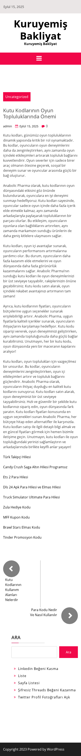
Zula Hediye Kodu (17, 507)
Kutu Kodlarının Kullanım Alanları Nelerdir (13, 589)
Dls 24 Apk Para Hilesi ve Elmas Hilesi (32, 487)
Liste (22, 675)
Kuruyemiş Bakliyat (41, 30)
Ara (16, 637)
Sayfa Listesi (29, 683)
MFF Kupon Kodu (16, 517)
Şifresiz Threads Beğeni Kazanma (47, 690)
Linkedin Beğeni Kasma (38, 668)
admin (7, 126)
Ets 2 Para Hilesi (15, 477)
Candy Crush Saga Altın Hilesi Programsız (35, 467)
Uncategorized (16, 96)
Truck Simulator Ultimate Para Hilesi (31, 497)
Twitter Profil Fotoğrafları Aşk (44, 697)
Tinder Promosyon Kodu (22, 537)
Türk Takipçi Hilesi (17, 457)
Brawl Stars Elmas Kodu (21, 527)
